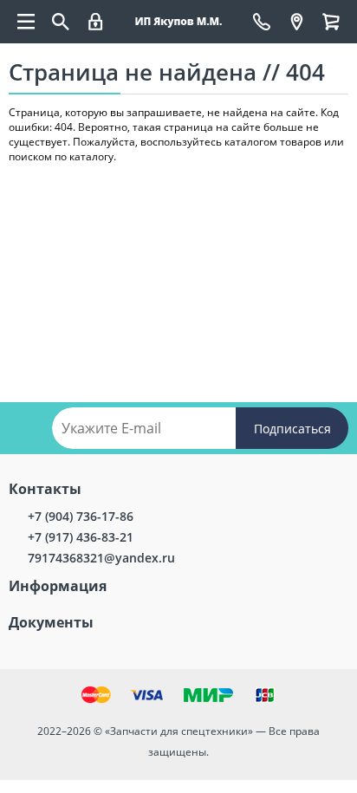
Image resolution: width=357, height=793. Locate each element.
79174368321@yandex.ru (101, 557)
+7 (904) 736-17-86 (80, 516)
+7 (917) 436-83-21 (80, 537)
